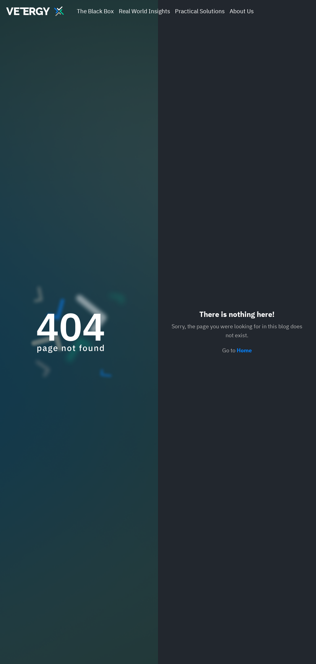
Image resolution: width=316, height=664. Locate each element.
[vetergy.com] (35, 11)
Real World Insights (144, 11)
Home (244, 350)
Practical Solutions (200, 11)
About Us (242, 11)
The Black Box (95, 11)
